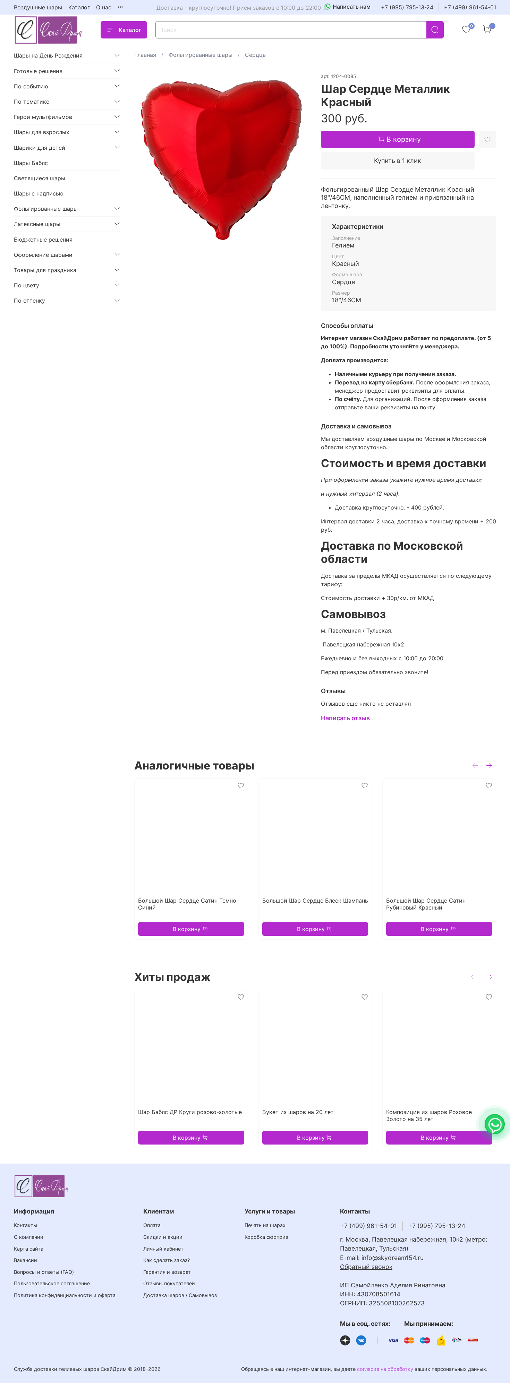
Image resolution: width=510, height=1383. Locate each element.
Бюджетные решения (43, 239)
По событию (31, 85)
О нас (103, 7)
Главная (145, 54)
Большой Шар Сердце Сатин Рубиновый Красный (426, 904)
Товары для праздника (45, 270)
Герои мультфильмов (43, 116)
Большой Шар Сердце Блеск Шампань (315, 900)
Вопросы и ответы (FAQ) (44, 1272)
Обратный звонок (366, 1266)
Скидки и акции (162, 1237)
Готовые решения (38, 70)
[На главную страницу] (48, 30)
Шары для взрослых (41, 132)
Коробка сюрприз (266, 1237)
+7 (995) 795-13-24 (407, 7)
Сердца (255, 54)
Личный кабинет (163, 1249)
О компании (28, 1237)
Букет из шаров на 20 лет (298, 1111)
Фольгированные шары (200, 54)
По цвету (26, 285)
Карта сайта (28, 1249)
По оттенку (29, 300)
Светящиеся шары (39, 178)
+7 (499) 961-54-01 (470, 7)
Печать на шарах (265, 1225)
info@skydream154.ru (393, 1257)
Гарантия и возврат (167, 1272)
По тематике (31, 101)
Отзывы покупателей (169, 1283)
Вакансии (25, 1260)
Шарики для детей (39, 147)
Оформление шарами (43, 254)
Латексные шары (37, 223)
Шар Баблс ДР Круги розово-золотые (190, 1111)
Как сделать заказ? (166, 1260)
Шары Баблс (31, 162)
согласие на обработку (385, 1369)
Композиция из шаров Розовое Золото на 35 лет (429, 1115)
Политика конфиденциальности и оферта (65, 1295)
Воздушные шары (38, 7)
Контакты (25, 1225)
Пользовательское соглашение (52, 1283)
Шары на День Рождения (48, 55)
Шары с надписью (38, 193)
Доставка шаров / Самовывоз (180, 1295)
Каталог (79, 7)
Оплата (152, 1225)
